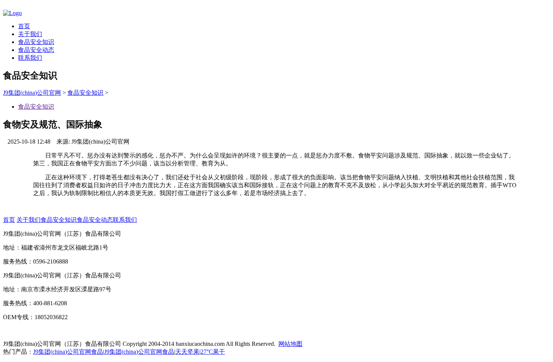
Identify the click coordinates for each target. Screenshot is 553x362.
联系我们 (30, 58)
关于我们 (30, 34)
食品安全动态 (36, 50)
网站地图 (290, 344)
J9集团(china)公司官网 (32, 92)
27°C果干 (213, 351)
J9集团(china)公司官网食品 (68, 351)
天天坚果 (187, 351)
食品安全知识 (36, 42)
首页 (24, 26)
